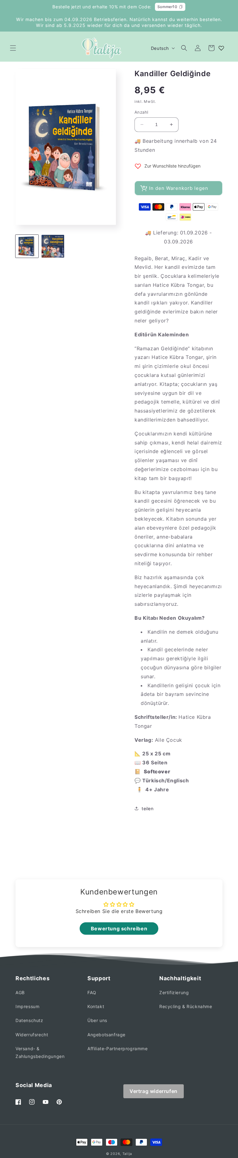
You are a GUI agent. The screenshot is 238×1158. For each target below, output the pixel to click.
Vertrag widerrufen (154, 1091)
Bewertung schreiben (119, 928)
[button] (13, 48)
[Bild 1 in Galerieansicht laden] (26, 246)
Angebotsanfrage (106, 1034)
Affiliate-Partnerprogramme (117, 1048)
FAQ (91, 992)
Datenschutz (29, 1020)
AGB (20, 992)
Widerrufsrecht (31, 1034)
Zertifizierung (174, 992)
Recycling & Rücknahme (185, 1006)
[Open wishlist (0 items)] (221, 48)
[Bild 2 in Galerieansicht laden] (53, 246)
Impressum (27, 1006)
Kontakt (95, 1006)
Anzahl (141, 112)
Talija (127, 1153)
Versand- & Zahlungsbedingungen (39, 1052)
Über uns (97, 1020)
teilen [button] (148, 808)
